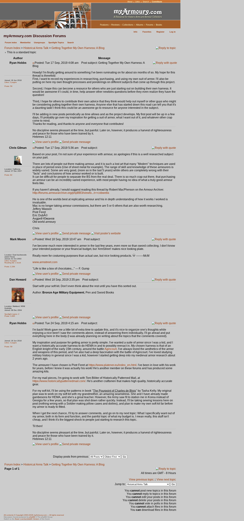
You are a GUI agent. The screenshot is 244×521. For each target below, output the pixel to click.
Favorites (147, 32)
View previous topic (141, 479)
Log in (173, 32)
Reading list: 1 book (12, 263)
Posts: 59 (8, 86)
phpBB (32, 517)
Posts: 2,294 (9, 267)
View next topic (166, 479)
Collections (128, 25)
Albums (139, 25)
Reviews (115, 25)
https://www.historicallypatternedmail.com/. (59, 381)
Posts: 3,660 (9, 316)
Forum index (11, 42)
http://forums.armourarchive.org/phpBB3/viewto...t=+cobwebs (71, 192)
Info (135, 32)
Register (160, 32)
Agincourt (110, 348)
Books (159, 25)
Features (104, 25)
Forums (149, 25)
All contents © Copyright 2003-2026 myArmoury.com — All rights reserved (34, 515)
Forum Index (12, 47)
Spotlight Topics (56, 42)
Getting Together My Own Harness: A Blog (77, 47)
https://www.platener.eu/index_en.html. (113, 365)
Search (146, 2)
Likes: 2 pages (10, 82)
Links (137, 2)
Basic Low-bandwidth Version (27, 519)
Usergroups (39, 42)
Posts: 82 (8, 175)
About (130, 2)
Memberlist (25, 42)
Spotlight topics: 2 (11, 314)
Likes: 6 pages (10, 261)
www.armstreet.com (45, 262)
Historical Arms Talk (35, 47)
